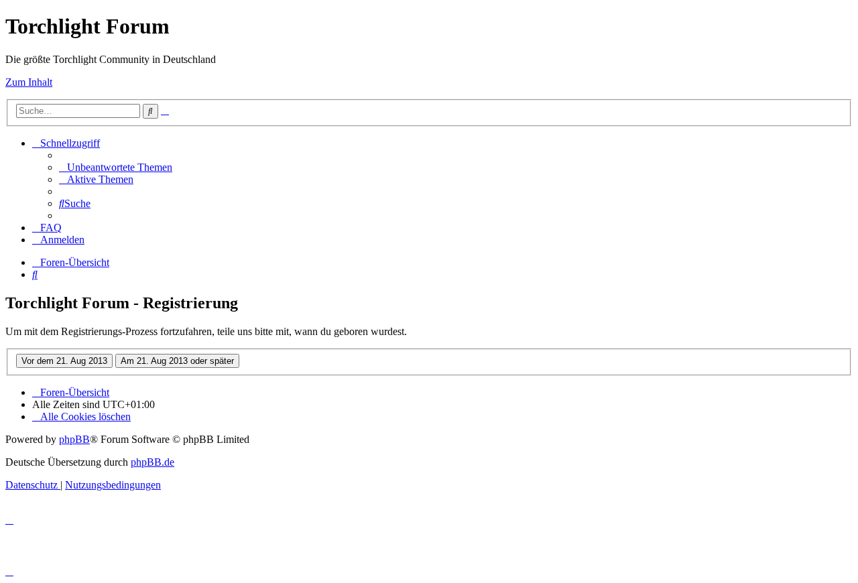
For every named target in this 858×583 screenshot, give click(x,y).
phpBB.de (152, 462)
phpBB (74, 439)
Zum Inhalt (28, 82)
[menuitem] (115, 167)
